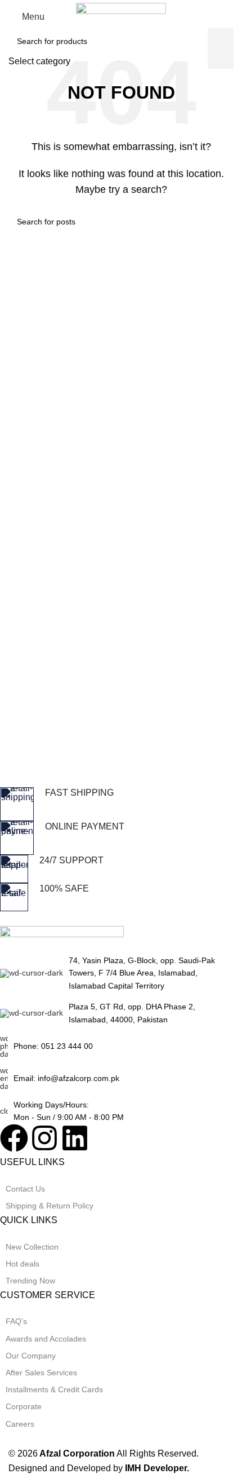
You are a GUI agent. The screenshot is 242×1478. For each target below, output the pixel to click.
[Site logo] (121, 16)
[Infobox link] (112, 804)
